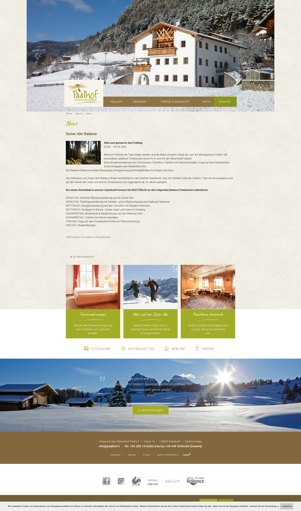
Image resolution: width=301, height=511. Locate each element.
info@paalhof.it (109, 446)
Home (69, 113)
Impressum (115, 455)
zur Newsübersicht (83, 256)
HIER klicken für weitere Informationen (88, 237)
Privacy (146, 455)
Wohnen (139, 102)
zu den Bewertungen (150, 410)
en (233, 6)
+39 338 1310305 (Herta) (147, 446)
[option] (150, 56)
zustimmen (287, 506)
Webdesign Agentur (187, 454)
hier (209, 506)
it (230, 6)
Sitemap (132, 455)
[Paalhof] (83, 93)
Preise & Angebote (175, 102)
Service (224, 102)
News (89, 113)
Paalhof (116, 102)
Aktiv (207, 102)
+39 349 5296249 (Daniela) (183, 446)
